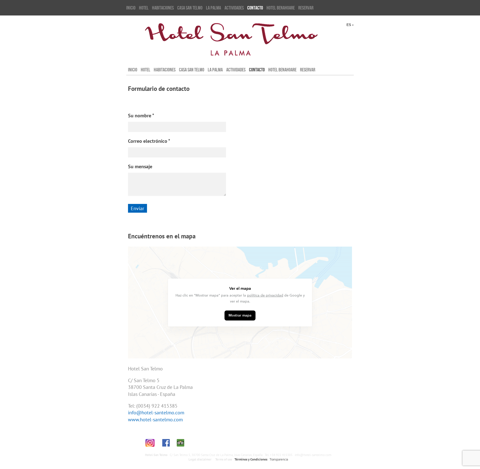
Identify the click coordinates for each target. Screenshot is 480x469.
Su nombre (139, 115)
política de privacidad (265, 295)
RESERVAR (306, 7)
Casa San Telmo (189, 7)
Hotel (143, 7)
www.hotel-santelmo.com (155, 419)
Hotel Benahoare (280, 7)
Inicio (131, 7)
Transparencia (279, 459)
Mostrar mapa (240, 315)
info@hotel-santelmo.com (156, 412)
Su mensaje (140, 166)
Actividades (234, 7)
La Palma (213, 7)
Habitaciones (163, 7)
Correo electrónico (147, 141)
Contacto (255, 7)
